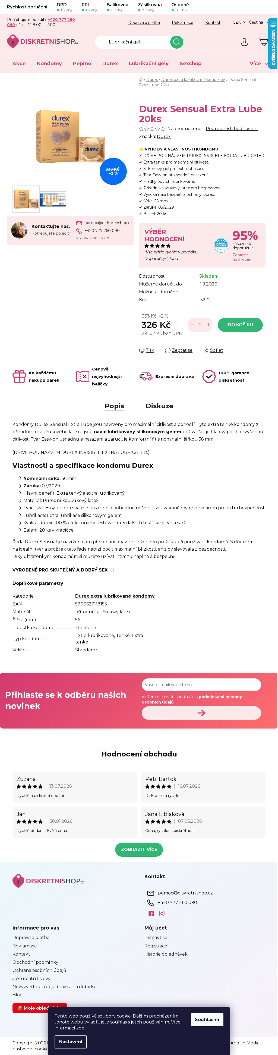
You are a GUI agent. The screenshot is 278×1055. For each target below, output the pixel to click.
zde (80, 1028)
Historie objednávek (166, 954)
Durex (164, 136)
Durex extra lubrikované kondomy (115, 596)
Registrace (155, 946)
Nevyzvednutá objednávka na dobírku (54, 986)
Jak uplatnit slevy (31, 978)
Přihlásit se (155, 937)
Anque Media (245, 1042)
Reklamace (182, 22)
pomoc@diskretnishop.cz (108, 222)
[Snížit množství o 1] (192, 325)
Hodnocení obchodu (139, 754)
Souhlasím (207, 1019)
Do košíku (240, 324)
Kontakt (212, 22)
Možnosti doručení (159, 291)
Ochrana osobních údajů (39, 970)
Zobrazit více (139, 849)
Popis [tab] (114, 406)
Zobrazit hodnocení (242, 257)
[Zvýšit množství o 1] (208, 325)
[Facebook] (149, 913)
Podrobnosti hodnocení (232, 128)
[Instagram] (160, 913)
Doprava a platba (144, 22)
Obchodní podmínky (35, 962)
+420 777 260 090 (102, 230)
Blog (17, 994)
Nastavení (70, 1041)
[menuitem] (19, 63)
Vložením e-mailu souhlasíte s (192, 699)
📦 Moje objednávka (39, 1008)
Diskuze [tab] (159, 406)
